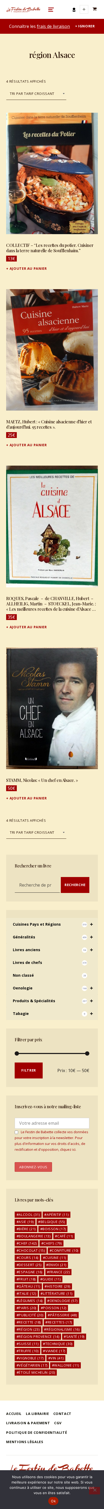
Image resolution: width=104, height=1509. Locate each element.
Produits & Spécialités (53, 1000)
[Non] (94, 1490)
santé (75, 1336)
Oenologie (53, 988)
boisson (54, 1228)
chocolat (32, 1250)
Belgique (53, 1221)
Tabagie (53, 1013)
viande (55, 1350)
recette (30, 1322)
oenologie (64, 1300)
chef (28, 1243)
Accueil (13, 1413)
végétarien (33, 1365)
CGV (58, 1423)
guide (51, 1279)
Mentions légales (24, 1441)
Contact (62, 1413)
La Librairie (37, 1413)
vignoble (31, 1358)
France (59, 1272)
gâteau (29, 1286)
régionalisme (63, 1329)
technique (59, 1343)
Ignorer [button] (86, 26)
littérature (58, 1293)
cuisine (55, 1257)
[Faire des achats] (95, 9)
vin (56, 1358)
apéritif (58, 1214)
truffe (28, 1350)
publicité (31, 1315)
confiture (65, 1250)
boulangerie (34, 1236)
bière (27, 1228)
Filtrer (28, 1070)
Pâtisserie (63, 1315)
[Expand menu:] (84, 9)
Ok (53, 1501)
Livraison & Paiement (28, 1423)
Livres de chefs (49, 962)
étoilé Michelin (37, 1372)
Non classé (49, 975)
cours (28, 1257)
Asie (26, 1221)
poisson (54, 1307)
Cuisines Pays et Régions (53, 924)
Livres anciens (53, 949)
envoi (57, 1264)
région (29, 1329)
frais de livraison (53, 26)
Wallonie (66, 1365)
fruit (27, 1279)
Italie (27, 1293)
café (65, 1236)
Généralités (53, 937)
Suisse (28, 1343)
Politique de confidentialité (36, 1432)
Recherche (75, 884)
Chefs (52, 1243)
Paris (27, 1307)
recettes (60, 1322)
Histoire (58, 1286)
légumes (31, 1300)
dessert (30, 1264)
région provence (39, 1336)
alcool (29, 1214)
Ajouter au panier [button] (28, 268)
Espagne (30, 1272)
